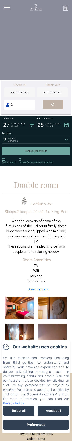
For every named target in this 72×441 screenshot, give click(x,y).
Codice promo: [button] (9, 162)
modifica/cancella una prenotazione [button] (36, 162)
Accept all (53, 411)
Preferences (36, 425)
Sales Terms (36, 438)
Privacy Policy (13, 403)
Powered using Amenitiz (36, 433)
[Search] (53, 105)
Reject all (19, 411)
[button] (19, 125)
